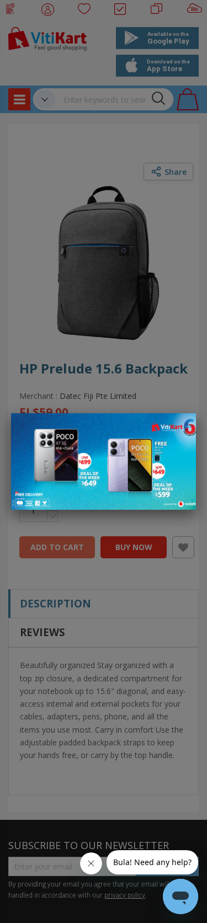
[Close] (180, 428)
